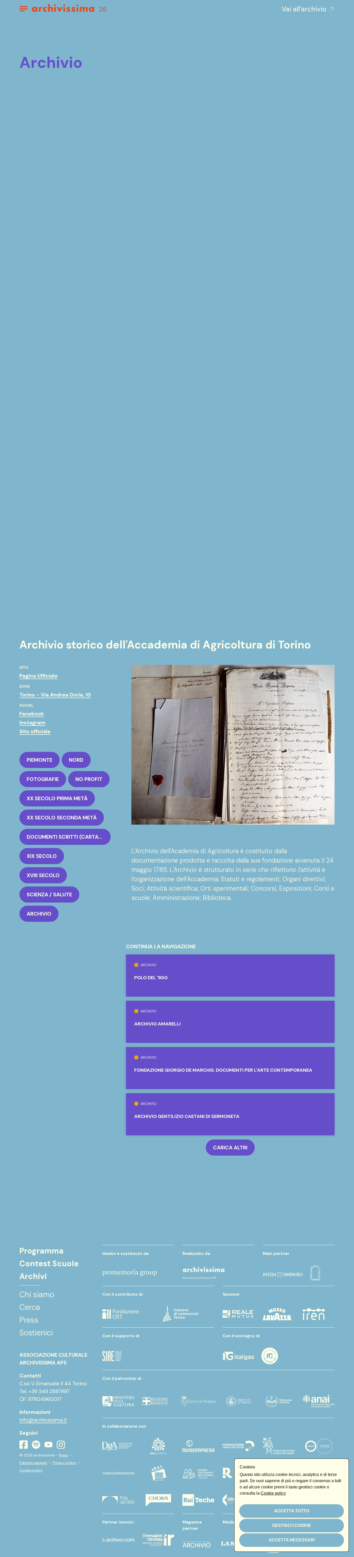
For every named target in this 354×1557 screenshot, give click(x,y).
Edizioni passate (33, 1462)
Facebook (31, 713)
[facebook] (23, 1444)
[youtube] (48, 1444)
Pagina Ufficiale (38, 675)
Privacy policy (64, 1462)
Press (63, 1455)
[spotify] (36, 1444)
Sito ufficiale (35, 731)
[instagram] (61, 1445)
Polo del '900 (151, 977)
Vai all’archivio (304, 9)
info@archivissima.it (43, 1419)
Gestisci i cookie (291, 1525)
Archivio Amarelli (157, 1024)
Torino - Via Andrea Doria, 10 (55, 694)
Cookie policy (31, 1470)
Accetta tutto (291, 1511)
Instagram (32, 722)
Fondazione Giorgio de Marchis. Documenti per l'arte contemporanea (223, 1070)
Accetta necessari (292, 1540)
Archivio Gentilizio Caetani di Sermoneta (186, 1116)
